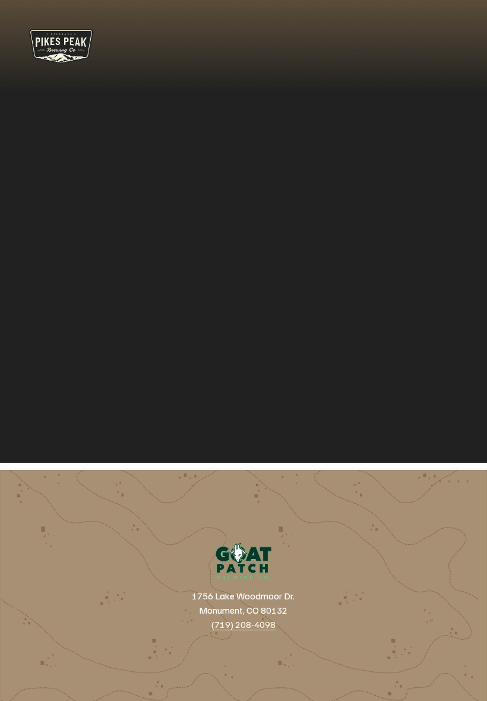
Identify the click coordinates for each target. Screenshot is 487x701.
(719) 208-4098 (243, 624)
